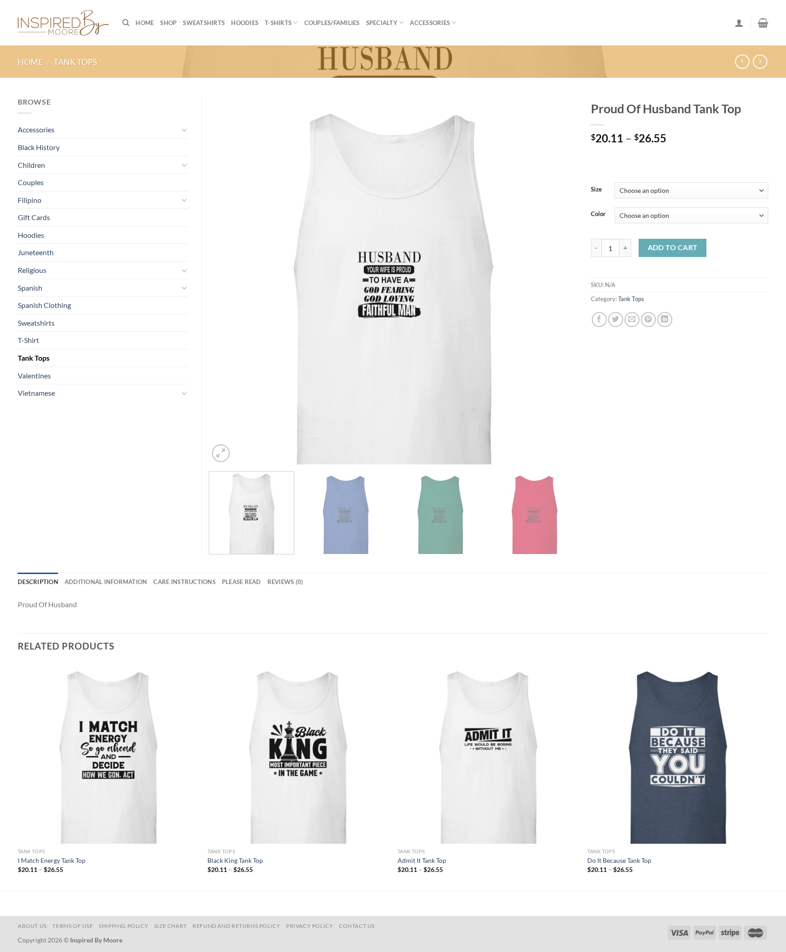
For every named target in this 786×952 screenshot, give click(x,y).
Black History (39, 147)
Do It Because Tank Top (619, 860)
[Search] (125, 22)
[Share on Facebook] (599, 319)
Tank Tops (75, 62)
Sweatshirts (204, 22)
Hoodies (244, 22)
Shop (168, 22)
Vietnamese (36, 392)
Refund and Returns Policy (236, 925)
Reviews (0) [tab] (285, 581)
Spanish (30, 287)
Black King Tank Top (235, 860)
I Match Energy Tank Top (52, 860)
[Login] (739, 23)
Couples (31, 182)
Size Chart (170, 925)
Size (596, 189)
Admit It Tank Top (422, 860)
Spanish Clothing (44, 305)
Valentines (34, 375)
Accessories (430, 22)
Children (31, 165)
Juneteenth (36, 252)
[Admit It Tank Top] (488, 753)
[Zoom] (221, 453)
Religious (32, 270)
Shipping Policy (123, 925)
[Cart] (763, 23)
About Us (32, 925)
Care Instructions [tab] (184, 581)
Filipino (29, 200)
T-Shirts (278, 22)
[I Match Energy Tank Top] (108, 753)
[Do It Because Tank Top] (677, 753)
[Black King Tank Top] (297, 753)
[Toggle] (184, 129)
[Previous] (227, 280)
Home (145, 22)
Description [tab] (38, 581)
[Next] (558, 280)
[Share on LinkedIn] (664, 319)
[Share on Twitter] (615, 319)
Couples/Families (332, 22)
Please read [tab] (241, 581)
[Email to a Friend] (632, 319)
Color (598, 214)
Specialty (382, 22)
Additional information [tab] (106, 581)
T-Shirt (28, 340)
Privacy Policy (309, 925)
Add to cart (673, 247)
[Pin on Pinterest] (648, 319)
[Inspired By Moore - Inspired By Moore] (63, 22)
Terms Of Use (72, 925)
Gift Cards (34, 217)
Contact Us (357, 925)
